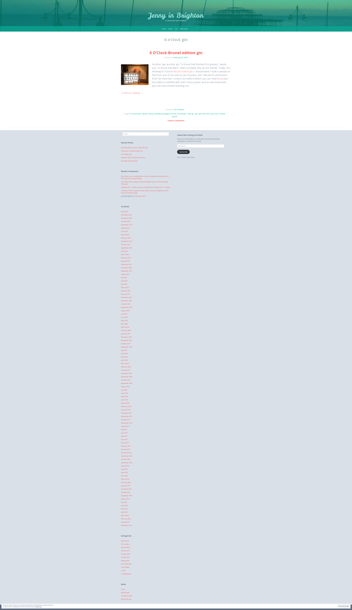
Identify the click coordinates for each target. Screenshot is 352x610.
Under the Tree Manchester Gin (132, 151)
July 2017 (124, 430)
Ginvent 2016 (125, 547)
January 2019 (125, 370)
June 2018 (124, 393)
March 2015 (125, 515)
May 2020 (124, 321)
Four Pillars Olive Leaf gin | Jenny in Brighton (136, 182)
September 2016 (126, 463)
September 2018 (126, 383)
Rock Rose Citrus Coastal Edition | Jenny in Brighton (139, 176)
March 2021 (125, 288)
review (222, 113)
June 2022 (124, 251)
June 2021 (124, 281)
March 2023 (125, 235)
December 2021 (126, 264)
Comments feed (126, 596)
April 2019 (124, 360)
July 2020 (124, 314)
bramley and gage (161, 113)
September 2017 (126, 423)
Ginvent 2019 (125, 557)
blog (151, 113)
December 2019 (126, 337)
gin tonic (215, 113)
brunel (173, 113)
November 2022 (126, 241)
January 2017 (125, 449)
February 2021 (126, 291)
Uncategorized (126, 574)
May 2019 (124, 357)
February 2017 (126, 446)
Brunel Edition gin (183, 71)
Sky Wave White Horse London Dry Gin (134, 148)
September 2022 (126, 248)
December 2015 (126, 489)
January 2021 (125, 294)
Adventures (184, 29)
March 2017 (125, 443)
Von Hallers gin (126, 154)
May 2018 (124, 397)
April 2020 (124, 324)
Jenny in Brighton (176, 15)
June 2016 (124, 469)
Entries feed (125, 593)
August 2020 (125, 311)
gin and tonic (204, 113)
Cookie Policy (38, 607)
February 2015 (126, 519)
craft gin (190, 113)
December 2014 (126, 525)
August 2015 (125, 499)
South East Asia (126, 564)
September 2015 (126, 496)
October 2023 (125, 221)
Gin (176, 29)
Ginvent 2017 (125, 551)
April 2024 (124, 212)
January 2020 (125, 334)
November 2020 (126, 301)
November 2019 (126, 340)
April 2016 (124, 476)
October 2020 (125, 304)
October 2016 (125, 459)
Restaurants (125, 561)
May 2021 (124, 284)
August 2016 (125, 466)
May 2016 (124, 473)
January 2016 (125, 486)
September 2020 (126, 307)
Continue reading (132, 93)
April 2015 (124, 512)
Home (164, 29)
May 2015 (124, 509)
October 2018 (125, 380)
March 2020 (125, 327)
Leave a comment (176, 120)
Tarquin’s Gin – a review (161, 187)
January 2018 (125, 410)
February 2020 (126, 330)
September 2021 (126, 271)
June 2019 (124, 354)
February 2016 (126, 482)
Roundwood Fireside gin (129, 161)
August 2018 (125, 387)
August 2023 (125, 228)
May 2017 (124, 436)
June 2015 (124, 506)
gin (196, 113)
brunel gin (181, 113)
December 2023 (126, 215)
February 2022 (126, 258)
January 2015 (125, 522)
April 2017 (124, 439)
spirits (174, 116)
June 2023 (124, 231)
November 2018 (126, 377)
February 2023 (126, 238)
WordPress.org (126, 599)
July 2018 (124, 390)
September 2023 (126, 225)
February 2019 (126, 367)
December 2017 (126, 413)
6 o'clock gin (136, 113)
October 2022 (125, 245)
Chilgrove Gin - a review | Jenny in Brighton (136, 187)
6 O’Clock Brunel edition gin (176, 52)
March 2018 (125, 403)
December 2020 (126, 297)
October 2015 (125, 492)
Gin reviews (179, 109)
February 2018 (126, 406)
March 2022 (125, 254)
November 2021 (126, 268)
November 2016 (126, 456)
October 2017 (125, 420)
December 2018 (126, 373)
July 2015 (124, 502)
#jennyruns (125, 541)
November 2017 (126, 416)
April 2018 (124, 400)
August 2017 (125, 426)
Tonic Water (125, 567)
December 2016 (126, 453)
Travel (123, 571)
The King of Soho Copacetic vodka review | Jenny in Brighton (142, 191)
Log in (123, 589)
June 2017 (124, 433)
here (219, 78)
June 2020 (124, 317)
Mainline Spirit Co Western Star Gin (133, 158)
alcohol (145, 113)
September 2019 (126, 347)
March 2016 (125, 479)
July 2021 (124, 278)
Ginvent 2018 (125, 554)
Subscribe (183, 152)
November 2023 (126, 218)
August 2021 (125, 274)
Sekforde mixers (140, 196)
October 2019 (125, 344)
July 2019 (124, 350)
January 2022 (125, 261)
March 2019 (125, 363)
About (170, 29)
